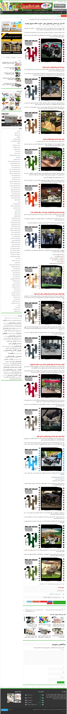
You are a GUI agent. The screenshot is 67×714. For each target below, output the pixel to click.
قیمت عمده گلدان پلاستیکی (7, 363)
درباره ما (34, 12)
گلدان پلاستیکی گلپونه (15, 224)
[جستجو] (1, 1)
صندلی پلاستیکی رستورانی (15, 185)
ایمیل (63, 672)
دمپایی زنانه (17, 151)
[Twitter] (16, 1)
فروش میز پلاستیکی (15, 344)
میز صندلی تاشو (17, 289)
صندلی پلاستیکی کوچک (15, 189)
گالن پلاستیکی (17, 214)
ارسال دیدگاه (47, 26)
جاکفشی (18, 137)
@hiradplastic (30, 700)
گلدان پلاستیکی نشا (16, 236)
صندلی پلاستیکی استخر (15, 165)
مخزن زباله (18, 258)
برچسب (19, 60)
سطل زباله (18, 157)
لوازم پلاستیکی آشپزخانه (15, 242)
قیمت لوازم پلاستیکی (17, 365)
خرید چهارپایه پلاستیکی (16, 331)
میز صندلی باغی (17, 283)
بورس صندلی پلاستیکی (17, 318)
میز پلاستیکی (17, 262)
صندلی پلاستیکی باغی (16, 167)
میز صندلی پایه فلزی (16, 285)
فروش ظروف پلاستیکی (11, 338)
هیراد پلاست (17, 307)
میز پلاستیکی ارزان (12, 377)
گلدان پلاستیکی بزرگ (16, 218)
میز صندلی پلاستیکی (59, 19)
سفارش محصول (49, 12)
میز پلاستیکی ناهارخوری (15, 278)
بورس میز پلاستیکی (10, 318)
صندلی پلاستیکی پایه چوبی (14, 171)
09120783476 (30, 695)
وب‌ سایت (62, 677)
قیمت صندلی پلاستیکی (14, 355)
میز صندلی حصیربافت (16, 295)
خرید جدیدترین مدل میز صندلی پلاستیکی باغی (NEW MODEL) (34, 610)
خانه (64, 12)
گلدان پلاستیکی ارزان (13, 379)
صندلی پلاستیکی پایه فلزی (15, 173)
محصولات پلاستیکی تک (15, 246)
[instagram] (10, 1)
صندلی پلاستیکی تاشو (16, 175)
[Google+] (17, 1)
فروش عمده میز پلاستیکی (11, 339)
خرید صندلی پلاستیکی (12, 321)
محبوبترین (13, 57)
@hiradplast (29, 702)
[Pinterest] (14, 1)
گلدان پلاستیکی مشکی (15, 232)
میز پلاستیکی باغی (16, 268)
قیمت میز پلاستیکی (13, 369)
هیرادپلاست (34, 709)
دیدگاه (62, 650)
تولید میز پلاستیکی (10, 320)
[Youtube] (12, 1)
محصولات (41, 12)
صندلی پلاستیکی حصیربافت (14, 181)
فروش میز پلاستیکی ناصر (9, 346)
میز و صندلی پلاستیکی (15, 303)
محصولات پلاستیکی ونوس (15, 252)
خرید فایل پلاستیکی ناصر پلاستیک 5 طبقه (54, 609)
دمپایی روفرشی (17, 149)
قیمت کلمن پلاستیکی (8, 373)
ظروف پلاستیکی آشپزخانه (15, 195)
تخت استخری (17, 133)
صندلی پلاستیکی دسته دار (15, 183)
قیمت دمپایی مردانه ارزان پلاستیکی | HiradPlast (32, 625)
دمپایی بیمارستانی (16, 145)
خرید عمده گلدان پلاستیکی (11, 325)
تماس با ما (28, 12)
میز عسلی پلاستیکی (16, 301)
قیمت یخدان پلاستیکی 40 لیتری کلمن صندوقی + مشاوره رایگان (44, 636)
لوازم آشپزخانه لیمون (16, 240)
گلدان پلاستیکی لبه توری (15, 228)
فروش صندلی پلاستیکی (12, 334)
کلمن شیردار (17, 210)
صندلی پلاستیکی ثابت (15, 179)
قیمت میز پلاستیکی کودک (7, 372)
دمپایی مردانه (17, 153)
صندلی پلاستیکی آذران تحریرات (14, 161)
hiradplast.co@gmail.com (32, 704)
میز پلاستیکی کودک (16, 274)
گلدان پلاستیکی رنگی (16, 220)
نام (63, 666)
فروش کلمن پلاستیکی (10, 348)
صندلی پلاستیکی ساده (15, 187)
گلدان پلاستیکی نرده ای (15, 234)
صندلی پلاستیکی (17, 159)
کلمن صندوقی (17, 212)
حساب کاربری (53, 1)
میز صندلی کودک (16, 297)
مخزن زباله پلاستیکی (16, 260)
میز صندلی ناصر (17, 299)
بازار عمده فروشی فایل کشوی (55, 15)
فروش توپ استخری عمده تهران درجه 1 (9, 68)
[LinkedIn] (13, 1)
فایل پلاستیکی (17, 200)
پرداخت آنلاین (57, 12)
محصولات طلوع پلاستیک (15, 256)
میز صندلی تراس (17, 291)
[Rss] (19, 1)
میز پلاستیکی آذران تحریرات (14, 264)
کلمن (19, 202)
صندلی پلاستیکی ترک (16, 177)
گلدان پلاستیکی (17, 216)
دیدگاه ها (8, 57)
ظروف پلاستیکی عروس (15, 198)
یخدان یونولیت (17, 311)
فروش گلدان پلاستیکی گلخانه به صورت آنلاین (8, 78)
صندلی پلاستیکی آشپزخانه (15, 163)
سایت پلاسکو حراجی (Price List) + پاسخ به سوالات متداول (31, 636)
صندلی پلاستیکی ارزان (11, 333)
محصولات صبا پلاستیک (15, 254)
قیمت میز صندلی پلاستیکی (12, 367)
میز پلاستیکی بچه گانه (15, 270)
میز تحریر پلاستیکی (16, 281)
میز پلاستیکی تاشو (16, 272)
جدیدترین (19, 57)
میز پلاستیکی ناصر (16, 276)
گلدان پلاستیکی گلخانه (15, 226)
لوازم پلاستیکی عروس (16, 244)
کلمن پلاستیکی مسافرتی (15, 206)
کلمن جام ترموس (16, 208)
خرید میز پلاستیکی (9, 328)
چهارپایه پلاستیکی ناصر (15, 141)
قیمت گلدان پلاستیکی (14, 375)
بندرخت (18, 131)
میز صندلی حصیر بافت (15, 293)
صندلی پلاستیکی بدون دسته (14, 169)
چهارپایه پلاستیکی (16, 139)
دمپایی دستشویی (16, 147)
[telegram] (9, 1)
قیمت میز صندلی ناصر (8, 365)
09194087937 (51, 594)
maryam (61, 26)
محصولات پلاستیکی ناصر (15, 250)
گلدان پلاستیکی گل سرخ (15, 222)
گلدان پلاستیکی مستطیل (15, 230)
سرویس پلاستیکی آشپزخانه (14, 155)
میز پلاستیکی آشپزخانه (15, 266)
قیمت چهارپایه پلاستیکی (16, 373)
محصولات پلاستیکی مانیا (15, 248)
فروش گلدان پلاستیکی (13, 350)
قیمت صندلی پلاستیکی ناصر (12, 360)
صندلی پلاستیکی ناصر (16, 193)
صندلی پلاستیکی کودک (15, 191)
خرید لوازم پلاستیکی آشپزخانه (11, 326)
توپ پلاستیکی (17, 135)
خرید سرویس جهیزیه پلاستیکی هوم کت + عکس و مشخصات (58, 625)
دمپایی (18, 143)
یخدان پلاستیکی (17, 309)
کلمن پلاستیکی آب (16, 204)
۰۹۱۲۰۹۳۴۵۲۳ (29, 698)
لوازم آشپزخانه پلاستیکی (15, 238)
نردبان (19, 305)
